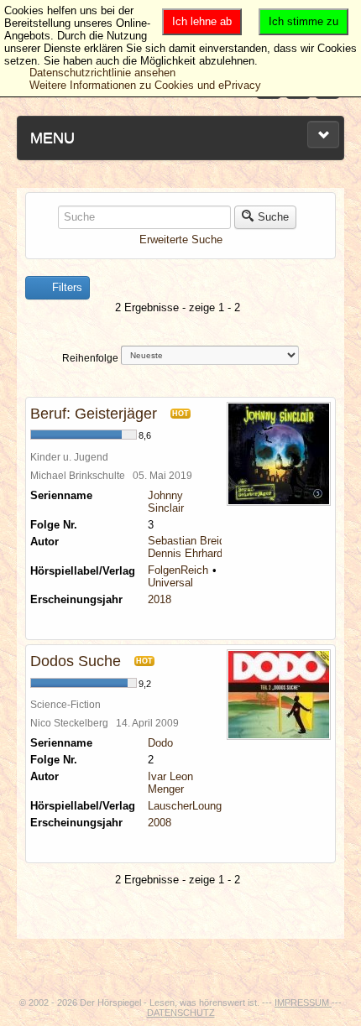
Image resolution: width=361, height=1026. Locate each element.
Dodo (160, 743)
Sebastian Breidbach (198, 540)
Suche (273, 217)
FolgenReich (178, 570)
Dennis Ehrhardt (187, 553)
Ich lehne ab (202, 21)
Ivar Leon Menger (170, 782)
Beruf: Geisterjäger (93, 413)
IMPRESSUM (303, 1002)
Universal (170, 582)
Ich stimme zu (303, 21)
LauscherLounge (188, 805)
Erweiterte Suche (180, 239)
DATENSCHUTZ (181, 1013)
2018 (159, 599)
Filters (65, 287)
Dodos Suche (75, 661)
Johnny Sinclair (166, 501)
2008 (159, 822)
